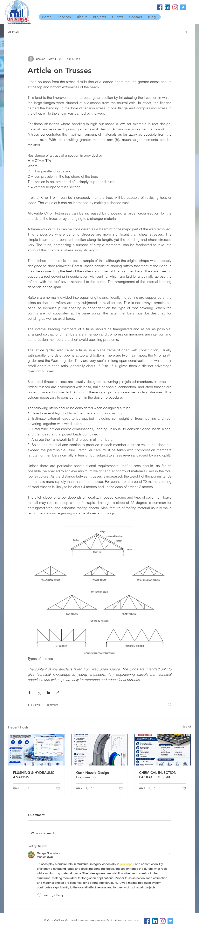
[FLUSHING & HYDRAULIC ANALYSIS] (36, 749)
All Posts (13, 32)
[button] (186, 32)
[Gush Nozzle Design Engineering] (100, 749)
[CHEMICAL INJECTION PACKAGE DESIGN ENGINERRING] (162, 749)
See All (186, 726)
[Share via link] (58, 693)
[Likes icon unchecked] (39, 895)
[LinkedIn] (167, 7)
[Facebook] (159, 7)
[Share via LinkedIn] (48, 693)
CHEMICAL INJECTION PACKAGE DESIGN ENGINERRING (157, 774)
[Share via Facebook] (29, 693)
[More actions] (169, 59)
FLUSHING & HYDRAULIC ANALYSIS (33, 774)
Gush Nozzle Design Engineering (92, 774)
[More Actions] (169, 855)
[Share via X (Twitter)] (39, 693)
